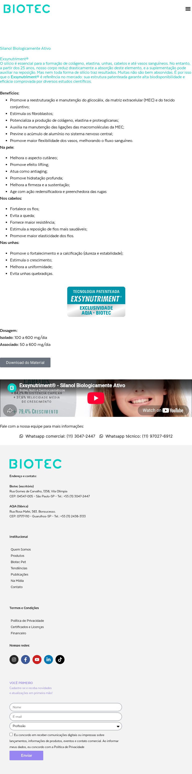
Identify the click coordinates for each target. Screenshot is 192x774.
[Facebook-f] (25, 659)
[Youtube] (37, 659)
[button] (188, 9)
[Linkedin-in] (48, 659)
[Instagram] (14, 659)
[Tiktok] (60, 659)
